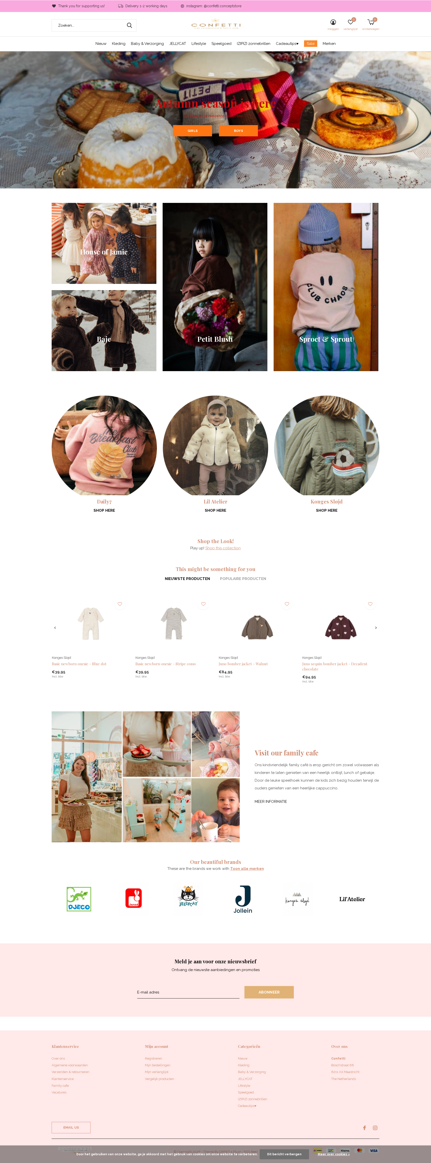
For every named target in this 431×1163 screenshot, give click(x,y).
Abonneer (269, 992)
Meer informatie (271, 801)
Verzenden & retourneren (70, 1072)
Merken (329, 43)
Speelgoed (221, 43)
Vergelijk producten (159, 1079)
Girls (193, 131)
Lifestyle (199, 43)
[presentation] (55, 628)
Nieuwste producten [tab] (187, 579)
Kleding (118, 43)
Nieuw (101, 43)
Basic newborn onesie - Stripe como (165, 663)
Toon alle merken (247, 868)
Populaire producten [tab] (243, 579)
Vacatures (59, 1092)
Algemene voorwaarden (70, 1065)
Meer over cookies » (334, 1154)
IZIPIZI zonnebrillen (253, 43)
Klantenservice (63, 1079)
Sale (311, 43)
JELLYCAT (177, 43)
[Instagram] (375, 1127)
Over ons (58, 1058)
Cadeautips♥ (287, 43)
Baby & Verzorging (147, 43)
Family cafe (60, 1085)
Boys (238, 131)
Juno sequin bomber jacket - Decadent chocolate (334, 666)
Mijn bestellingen (157, 1065)
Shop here (104, 510)
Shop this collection (223, 548)
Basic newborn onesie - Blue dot (79, 663)
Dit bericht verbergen (284, 1154)
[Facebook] (364, 1127)
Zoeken (129, 25)
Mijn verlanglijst (156, 1072)
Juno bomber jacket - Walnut (243, 663)
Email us (71, 1127)
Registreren (153, 1058)
